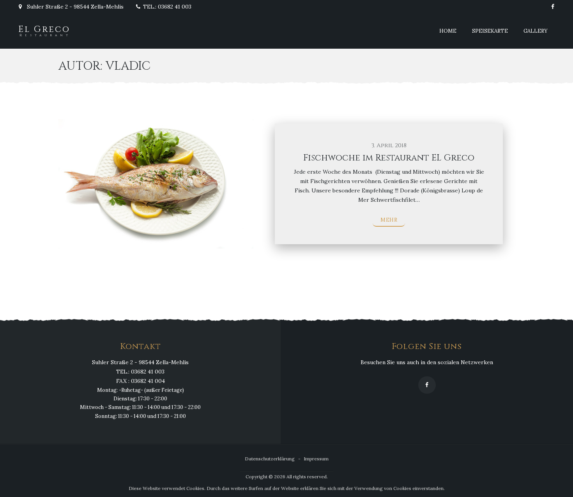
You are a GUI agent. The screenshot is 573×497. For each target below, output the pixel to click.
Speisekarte (490, 31)
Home (447, 31)
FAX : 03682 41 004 (140, 380)
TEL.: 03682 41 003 (167, 6)
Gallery (535, 31)
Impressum (316, 459)
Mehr (388, 220)
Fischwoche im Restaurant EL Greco (388, 158)
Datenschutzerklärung (270, 459)
